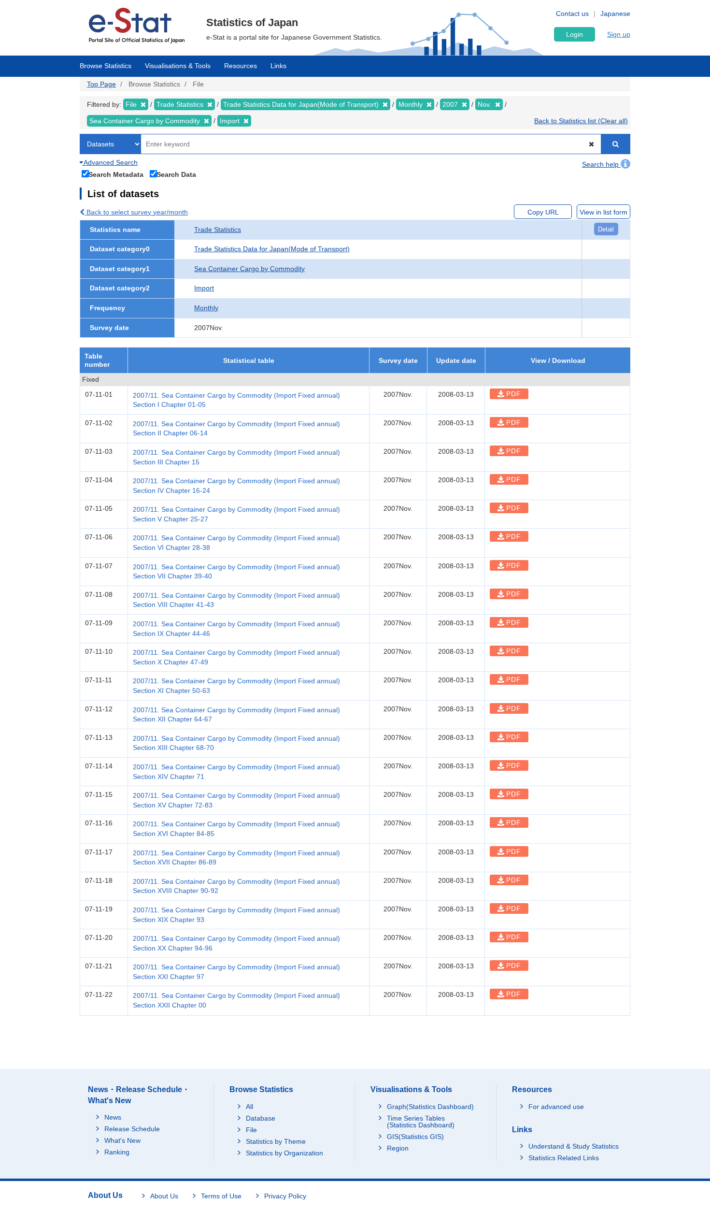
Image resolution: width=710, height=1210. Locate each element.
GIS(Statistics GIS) (415, 1136)
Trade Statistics (217, 229)
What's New (122, 1140)
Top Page (101, 84)
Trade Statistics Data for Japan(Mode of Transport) (272, 249)
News (112, 1117)
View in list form (603, 212)
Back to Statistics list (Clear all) (581, 121)
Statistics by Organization (284, 1153)
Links (278, 66)
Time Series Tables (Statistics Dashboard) (420, 1121)
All (249, 1106)
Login (574, 34)
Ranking (116, 1152)
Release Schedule (132, 1128)
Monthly (206, 308)
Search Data (176, 174)
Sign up (618, 34)
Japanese (615, 13)
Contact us (572, 13)
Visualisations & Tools (178, 66)
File (251, 1129)
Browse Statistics (105, 66)
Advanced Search (110, 162)
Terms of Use (221, 1196)
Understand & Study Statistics (573, 1146)
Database (260, 1118)
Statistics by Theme (276, 1141)
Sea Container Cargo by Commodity (249, 269)
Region (398, 1148)
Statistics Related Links (563, 1157)
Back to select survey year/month (136, 212)
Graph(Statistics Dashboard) (430, 1106)
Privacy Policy (285, 1196)
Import (204, 288)
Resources (240, 66)
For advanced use (556, 1106)
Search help (601, 164)
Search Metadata (115, 174)
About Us (164, 1196)
